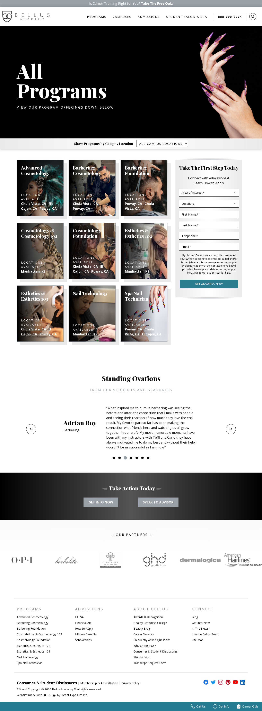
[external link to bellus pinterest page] (227, 682)
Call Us (201, 706)
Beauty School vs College (150, 623)
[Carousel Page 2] (119, 457)
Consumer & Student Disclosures (155, 651)
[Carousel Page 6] (142, 457)
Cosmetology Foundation (34, 640)
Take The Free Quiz (157, 4)
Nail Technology (27, 657)
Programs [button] (96, 17)
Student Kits (141, 657)
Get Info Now (201, 623)
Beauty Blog (141, 628)
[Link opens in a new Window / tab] (22, 560)
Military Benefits (86, 634)
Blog (195, 617)
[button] (252, 16)
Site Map (197, 640)
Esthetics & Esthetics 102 (33, 646)
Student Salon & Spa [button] (186, 17)
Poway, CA (48, 208)
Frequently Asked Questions (152, 640)
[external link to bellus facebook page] (205, 682)
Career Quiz (250, 706)
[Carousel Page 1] (113, 457)
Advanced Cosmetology (32, 617)
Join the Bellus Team (205, 634)
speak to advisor (158, 502)
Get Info (224, 706)
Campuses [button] (122, 17)
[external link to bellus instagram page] (220, 682)
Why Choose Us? (144, 646)
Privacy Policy (130, 683)
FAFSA (79, 617)
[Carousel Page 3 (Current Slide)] (125, 457)
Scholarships (83, 640)
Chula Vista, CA (33, 203)
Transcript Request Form (149, 663)
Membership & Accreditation (99, 683)
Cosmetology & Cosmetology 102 (39, 634)
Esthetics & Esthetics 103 (33, 651)
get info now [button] (101, 502)
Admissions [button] (149, 17)
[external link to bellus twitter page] (212, 682)
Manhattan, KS (33, 271)
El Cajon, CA (36, 206)
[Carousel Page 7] (148, 457)
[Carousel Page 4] (131, 457)
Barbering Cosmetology (32, 623)
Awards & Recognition (148, 617)
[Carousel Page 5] (136, 457)
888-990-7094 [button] (230, 17)
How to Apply (84, 628)
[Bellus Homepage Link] (26, 16)
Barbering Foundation (31, 628)
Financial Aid (83, 623)
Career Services (143, 634)
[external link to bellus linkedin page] (242, 682)
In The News (200, 628)
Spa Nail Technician (30, 663)
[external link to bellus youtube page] (234, 682)
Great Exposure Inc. (75, 695)
